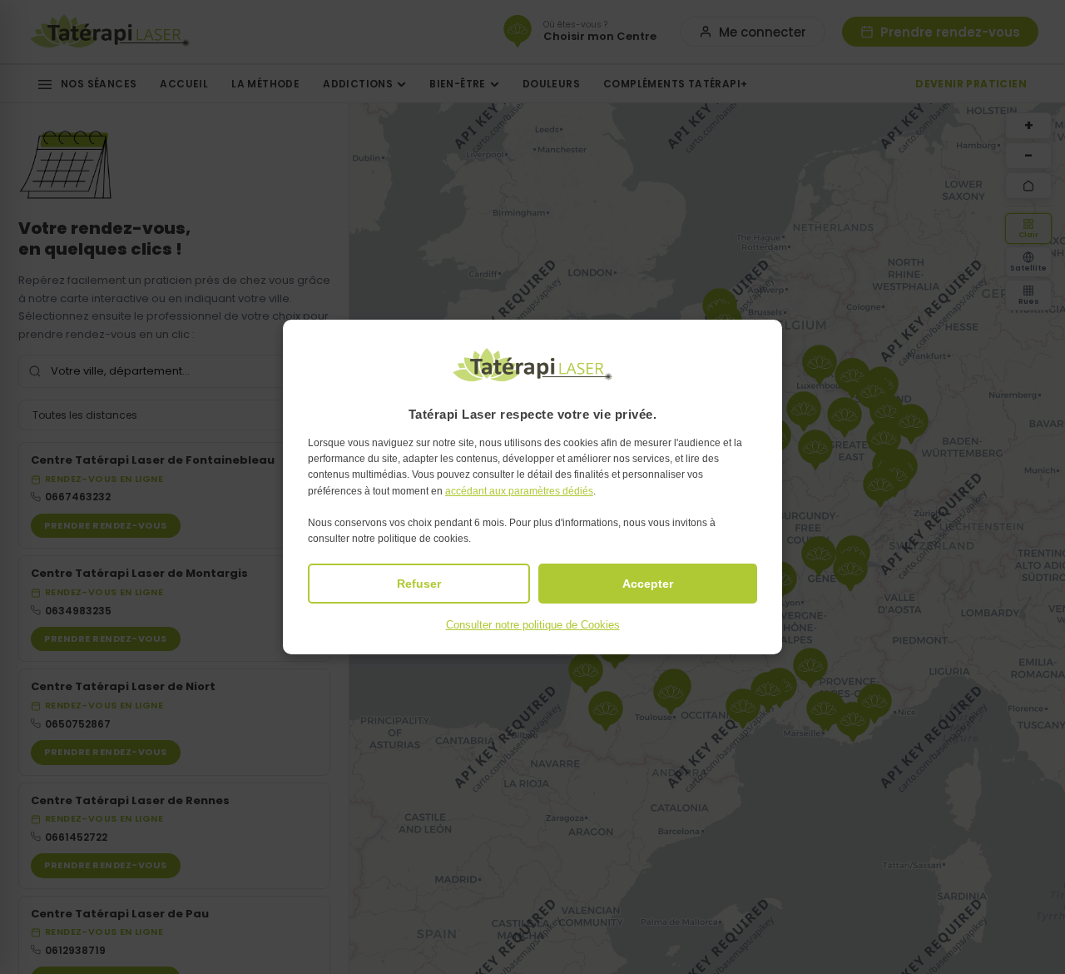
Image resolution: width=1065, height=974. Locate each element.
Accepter (647, 583)
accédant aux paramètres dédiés (519, 491)
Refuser (419, 583)
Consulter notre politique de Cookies (533, 625)
